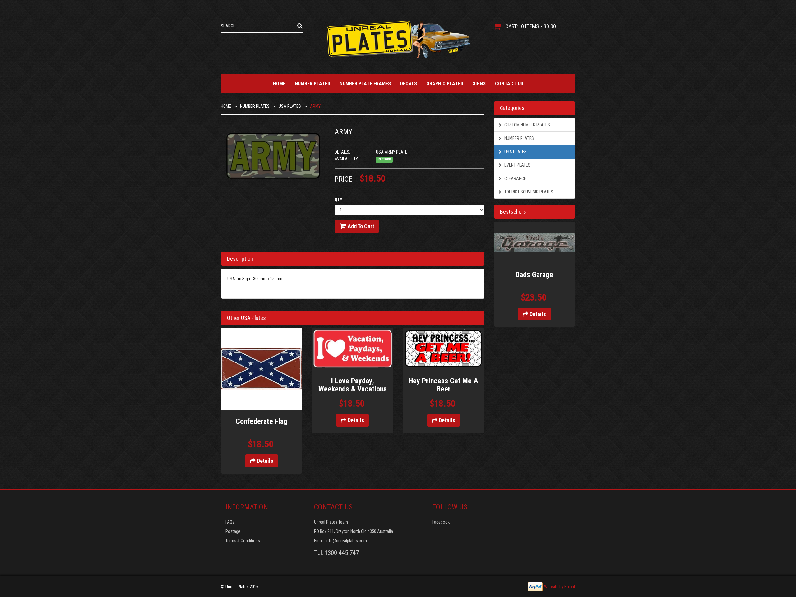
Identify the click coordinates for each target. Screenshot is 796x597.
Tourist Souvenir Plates (528, 191)
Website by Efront (559, 586)
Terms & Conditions (242, 540)
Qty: (339, 199)
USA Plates (290, 106)
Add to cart (361, 226)
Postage (232, 531)
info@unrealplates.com (346, 540)
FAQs (229, 521)
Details (264, 460)
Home (279, 84)
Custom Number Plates (526, 124)
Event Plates (516, 165)
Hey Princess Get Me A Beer (443, 385)
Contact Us (509, 84)
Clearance (514, 178)
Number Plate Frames (365, 84)
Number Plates (312, 84)
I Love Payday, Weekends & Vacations (352, 385)
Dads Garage (534, 274)
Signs (479, 84)
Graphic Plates (444, 84)
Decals (408, 84)
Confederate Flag (261, 421)
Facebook (441, 521)
